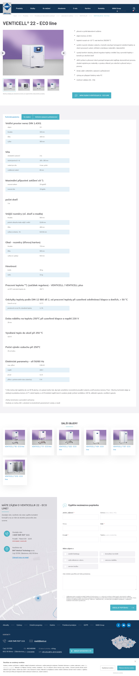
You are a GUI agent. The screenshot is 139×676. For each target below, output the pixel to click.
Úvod (15, 16)
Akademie (61, 8)
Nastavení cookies (118, 672)
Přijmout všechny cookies (126, 668)
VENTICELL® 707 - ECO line (121, 447)
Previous (2, 53)
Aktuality (6, 625)
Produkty (19, 8)
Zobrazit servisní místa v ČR (82, 651)
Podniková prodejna (69, 625)
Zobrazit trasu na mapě (20, 557)
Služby (32, 8)
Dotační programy (36, 625)
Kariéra (87, 8)
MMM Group (116, 8)
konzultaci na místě (111, 554)
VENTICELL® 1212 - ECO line (14, 477)
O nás (75, 8)
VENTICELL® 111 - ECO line (42, 446)
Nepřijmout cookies (107, 668)
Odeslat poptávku (120, 608)
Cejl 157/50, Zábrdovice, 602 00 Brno (25, 553)
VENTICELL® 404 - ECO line (95, 447)
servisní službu (73, 566)
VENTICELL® (83, 16)
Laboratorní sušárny (67, 16)
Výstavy (19, 625)
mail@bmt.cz (40, 641)
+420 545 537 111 (21, 535)
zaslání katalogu (73, 554)
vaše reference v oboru (75, 560)
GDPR (86, 625)
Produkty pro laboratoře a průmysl (45, 16)
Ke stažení (46, 8)
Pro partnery (122, 11)
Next (63, 53)
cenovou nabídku (111, 560)
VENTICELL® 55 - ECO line (14, 446)
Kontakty (101, 8)
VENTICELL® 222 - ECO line (67, 447)
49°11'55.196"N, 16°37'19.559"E (52, 652)
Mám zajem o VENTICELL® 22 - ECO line (94, 95)
